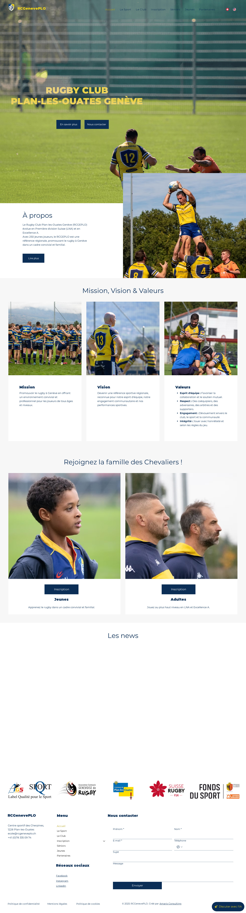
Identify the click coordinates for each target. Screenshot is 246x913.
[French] (227, 9)
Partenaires (63, 855)
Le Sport (62, 830)
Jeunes (61, 850)
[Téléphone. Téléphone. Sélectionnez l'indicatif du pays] (179, 847)
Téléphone (180, 840)
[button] (158, 9)
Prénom (118, 829)
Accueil (61, 826)
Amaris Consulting (170, 903)
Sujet (116, 851)
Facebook (61, 875)
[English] (234, 9)
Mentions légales (57, 903)
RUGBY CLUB (77, 90)
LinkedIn (61, 885)
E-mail (117, 840)
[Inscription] (104, 841)
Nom (178, 829)
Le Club (61, 835)
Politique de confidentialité (23, 903)
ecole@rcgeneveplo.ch (22, 833)
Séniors (61, 845)
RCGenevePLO (32, 8)
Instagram (62, 880)
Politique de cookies (88, 903)
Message (118, 863)
